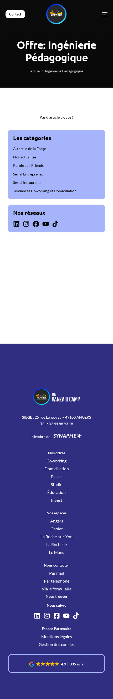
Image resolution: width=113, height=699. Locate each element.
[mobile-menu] (96, 14)
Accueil (35, 71)
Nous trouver (57, 596)
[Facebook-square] (56, 615)
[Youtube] (45, 224)
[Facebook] (36, 224)
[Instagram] (26, 224)
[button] (56, 664)
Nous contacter (56, 565)
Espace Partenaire (56, 628)
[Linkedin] (16, 224)
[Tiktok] (55, 224)
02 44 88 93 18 (61, 423)
